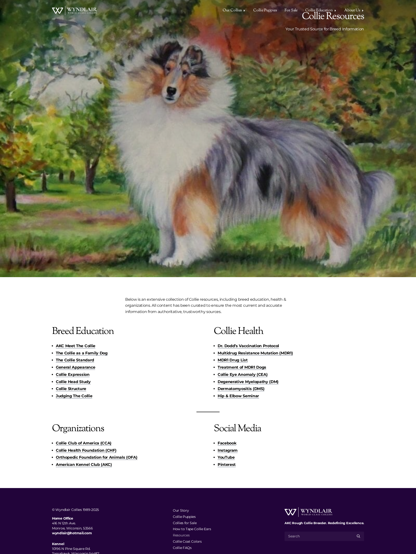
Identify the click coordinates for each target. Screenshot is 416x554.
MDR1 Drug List (233, 360)
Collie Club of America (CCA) (83, 443)
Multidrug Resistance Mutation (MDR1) (255, 353)
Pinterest (227, 464)
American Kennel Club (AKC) (84, 464)
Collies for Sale (184, 523)
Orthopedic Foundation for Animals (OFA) (96, 457)
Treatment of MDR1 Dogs (242, 367)
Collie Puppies (265, 10)
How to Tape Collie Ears (192, 529)
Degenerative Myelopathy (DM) (248, 381)
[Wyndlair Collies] (74, 10)
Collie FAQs (182, 547)
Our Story (181, 510)
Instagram (228, 450)
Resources (181, 535)
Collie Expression (73, 374)
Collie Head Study (73, 381)
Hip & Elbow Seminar (238, 396)
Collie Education (318, 10)
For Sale (291, 10)
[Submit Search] (358, 536)
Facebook (227, 443)
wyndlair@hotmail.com (72, 533)
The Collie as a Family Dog (82, 353)
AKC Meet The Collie (75, 346)
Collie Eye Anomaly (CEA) (242, 374)
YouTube (226, 457)
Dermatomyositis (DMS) (241, 388)
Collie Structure (71, 388)
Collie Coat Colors (187, 541)
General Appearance (75, 367)
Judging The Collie (74, 396)
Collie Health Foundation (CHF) (86, 450)
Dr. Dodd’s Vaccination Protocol (248, 346)
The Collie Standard (75, 360)
